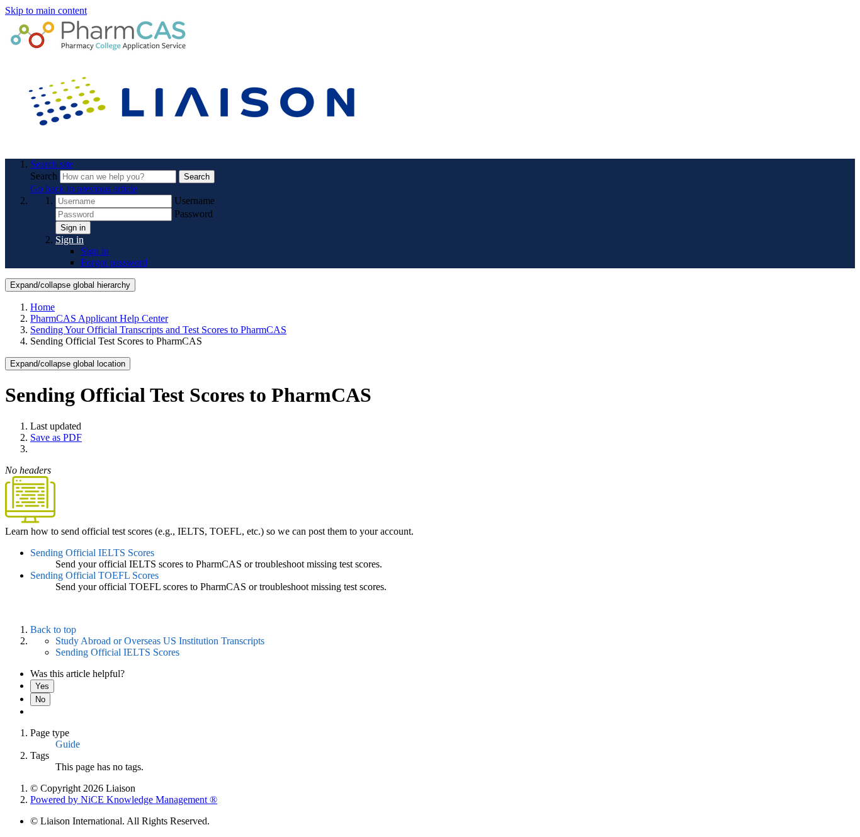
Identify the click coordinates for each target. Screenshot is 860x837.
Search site (51, 164)
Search (45, 176)
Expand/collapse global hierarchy (70, 285)
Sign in (73, 227)
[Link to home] (194, 142)
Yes (42, 686)
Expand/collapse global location (67, 363)
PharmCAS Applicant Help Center (99, 318)
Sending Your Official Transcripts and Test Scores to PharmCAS (158, 329)
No (40, 699)
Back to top (53, 629)
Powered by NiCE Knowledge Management (123, 799)
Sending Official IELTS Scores (92, 552)
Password (193, 213)
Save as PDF (56, 437)
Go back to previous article (83, 188)
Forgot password (114, 262)
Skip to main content (46, 10)
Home (42, 307)
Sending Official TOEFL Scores (94, 575)
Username (194, 200)
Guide (67, 744)
